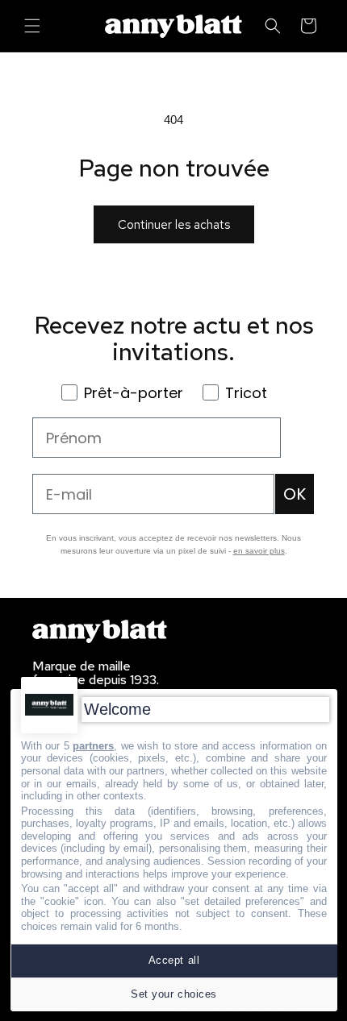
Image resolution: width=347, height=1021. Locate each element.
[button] (32, 26)
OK (294, 494)
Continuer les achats (174, 225)
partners (93, 746)
